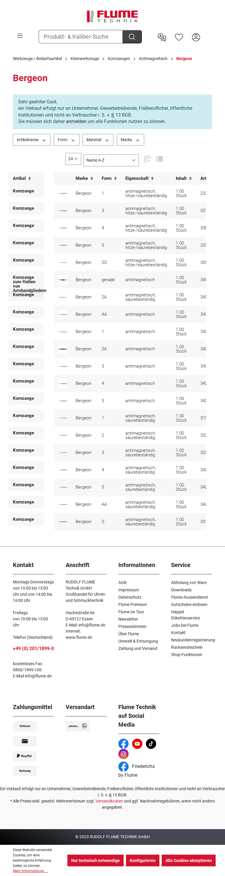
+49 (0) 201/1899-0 (33, 648)
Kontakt (178, 632)
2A (104, 297)
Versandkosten (109, 801)
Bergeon (83, 193)
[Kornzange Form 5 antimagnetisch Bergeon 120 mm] (62, 487)
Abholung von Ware (189, 582)
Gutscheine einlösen (189, 604)
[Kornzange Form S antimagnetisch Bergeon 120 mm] (62, 522)
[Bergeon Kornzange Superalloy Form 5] (62, 245)
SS (104, 262)
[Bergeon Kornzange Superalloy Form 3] (62, 211)
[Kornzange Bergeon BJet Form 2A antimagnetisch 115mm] (62, 349)
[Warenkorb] (208, 32)
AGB (122, 582)
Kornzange (23, 191)
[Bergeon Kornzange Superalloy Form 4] (62, 228)
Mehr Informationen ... (30, 871)
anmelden (76, 121)
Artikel (20, 178)
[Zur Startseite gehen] (112, 16)
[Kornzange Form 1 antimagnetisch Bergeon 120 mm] (62, 418)
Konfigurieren (143, 860)
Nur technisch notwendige (95, 860)
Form (63, 139)
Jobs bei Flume (184, 625)
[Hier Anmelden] (196, 36)
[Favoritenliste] (179, 36)
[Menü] (20, 36)
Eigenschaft (137, 178)
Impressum (128, 590)
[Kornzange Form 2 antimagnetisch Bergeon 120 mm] (62, 435)
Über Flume (128, 633)
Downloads (181, 590)
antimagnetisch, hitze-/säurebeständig (146, 193)
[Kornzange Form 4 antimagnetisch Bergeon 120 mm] (62, 470)
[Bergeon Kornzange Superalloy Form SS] (62, 262)
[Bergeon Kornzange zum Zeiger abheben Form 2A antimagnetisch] (62, 297)
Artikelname (28, 139)
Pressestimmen (132, 626)
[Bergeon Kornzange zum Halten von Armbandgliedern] (62, 280)
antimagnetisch (140, 279)
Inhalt (182, 178)
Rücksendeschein (187, 647)
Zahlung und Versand (137, 648)
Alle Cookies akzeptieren (189, 860)
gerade (108, 279)
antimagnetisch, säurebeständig (140, 297)
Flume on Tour (131, 611)
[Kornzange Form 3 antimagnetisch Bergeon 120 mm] (62, 453)
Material (94, 139)
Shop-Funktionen (186, 654)
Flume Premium (132, 604)
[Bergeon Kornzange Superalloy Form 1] (62, 193)
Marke (127, 139)
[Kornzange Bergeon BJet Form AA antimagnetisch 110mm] (62, 314)
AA (104, 314)
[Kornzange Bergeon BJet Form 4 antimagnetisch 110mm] (62, 384)
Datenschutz (130, 597)
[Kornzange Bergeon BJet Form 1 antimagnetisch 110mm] (62, 332)
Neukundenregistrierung (193, 640)
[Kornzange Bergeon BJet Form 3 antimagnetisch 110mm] (62, 366)
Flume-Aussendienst (189, 597)
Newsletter (128, 619)
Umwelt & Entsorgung (138, 641)
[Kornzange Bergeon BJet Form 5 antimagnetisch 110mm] (62, 401)
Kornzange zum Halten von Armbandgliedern (29, 284)
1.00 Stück (181, 193)
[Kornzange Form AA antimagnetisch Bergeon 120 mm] (62, 504)
